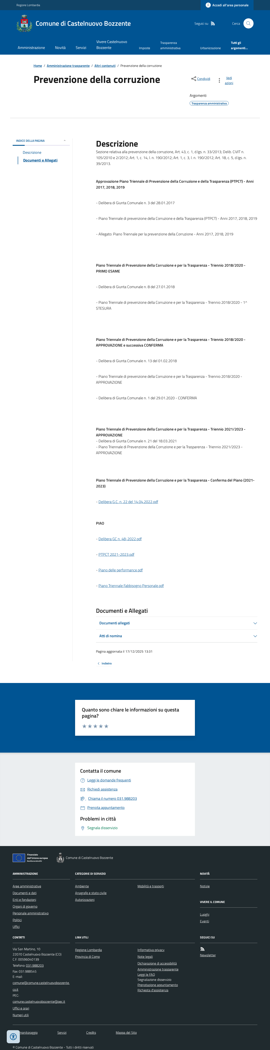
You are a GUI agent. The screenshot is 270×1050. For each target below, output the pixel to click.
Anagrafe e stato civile (91, 892)
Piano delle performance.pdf (121, 570)
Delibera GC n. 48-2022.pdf (120, 539)
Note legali (145, 956)
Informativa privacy (151, 949)
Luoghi (204, 914)
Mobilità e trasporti (151, 886)
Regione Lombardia (28, 5)
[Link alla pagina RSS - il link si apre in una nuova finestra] (212, 23)
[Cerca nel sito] (247, 23)
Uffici (16, 926)
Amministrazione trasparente (68, 65)
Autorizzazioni (84, 899)
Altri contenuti (105, 65)
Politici (17, 919)
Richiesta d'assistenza (153, 990)
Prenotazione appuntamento (158, 984)
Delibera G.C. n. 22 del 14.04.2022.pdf (128, 502)
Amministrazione (31, 47)
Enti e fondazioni (24, 899)
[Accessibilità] (13, 1036)
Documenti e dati (24, 892)
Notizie (205, 886)
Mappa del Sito (126, 1032)
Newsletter (208, 955)
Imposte (144, 48)
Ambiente (82, 886)
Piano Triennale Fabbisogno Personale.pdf (131, 585)
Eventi (204, 921)
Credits (91, 1032)
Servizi (81, 47)
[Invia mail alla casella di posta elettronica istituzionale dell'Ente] (41, 986)
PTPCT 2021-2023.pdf (116, 554)
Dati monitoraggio (25, 1032)
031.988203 (35, 965)
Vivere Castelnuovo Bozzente (111, 44)
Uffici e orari (21, 1008)
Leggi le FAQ (146, 974)
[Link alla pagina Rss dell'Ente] (202, 949)
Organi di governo (25, 906)
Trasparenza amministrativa (170, 45)
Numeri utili (21, 1015)
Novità (60, 47)
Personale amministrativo (31, 913)
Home (38, 65)
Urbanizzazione (210, 48)
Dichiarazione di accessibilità (157, 963)
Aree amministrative (27, 886)
